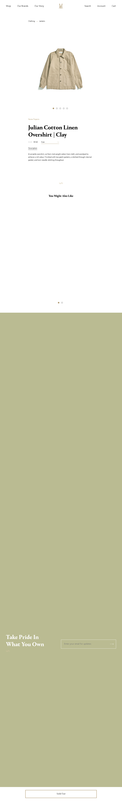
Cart (114, 6)
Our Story (39, 6)
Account (101, 6)
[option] (61, 69)
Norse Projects (33, 119)
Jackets (42, 21)
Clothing (31, 21)
